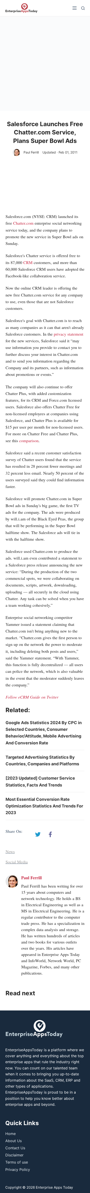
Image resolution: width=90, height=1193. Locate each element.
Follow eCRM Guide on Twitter (32, 697)
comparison (29, 440)
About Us (13, 1140)
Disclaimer (14, 1155)
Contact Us (15, 1148)
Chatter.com (23, 223)
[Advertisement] (45, 63)
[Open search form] (83, 8)
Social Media (17, 862)
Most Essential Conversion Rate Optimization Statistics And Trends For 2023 (44, 806)
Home (10, 1133)
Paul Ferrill (31, 152)
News (10, 851)
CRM (28, 262)
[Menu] (74, 8)
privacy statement (68, 334)
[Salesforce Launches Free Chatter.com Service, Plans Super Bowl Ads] (38, 834)
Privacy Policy (17, 1169)
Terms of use (16, 1162)
